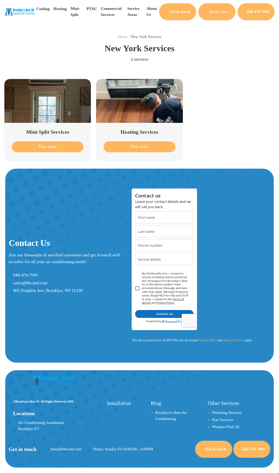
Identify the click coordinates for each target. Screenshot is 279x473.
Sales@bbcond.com (66, 449)
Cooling (42, 9)
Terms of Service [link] (233, 340)
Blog (156, 403)
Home (123, 36)
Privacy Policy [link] (208, 340)
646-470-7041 (25, 274)
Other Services (223, 403)
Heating (60, 9)
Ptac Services (222, 420)
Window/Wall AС (226, 427)
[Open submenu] (38, 14)
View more (48, 146)
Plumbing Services (227, 412)
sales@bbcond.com (30, 282)
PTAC (92, 9)
